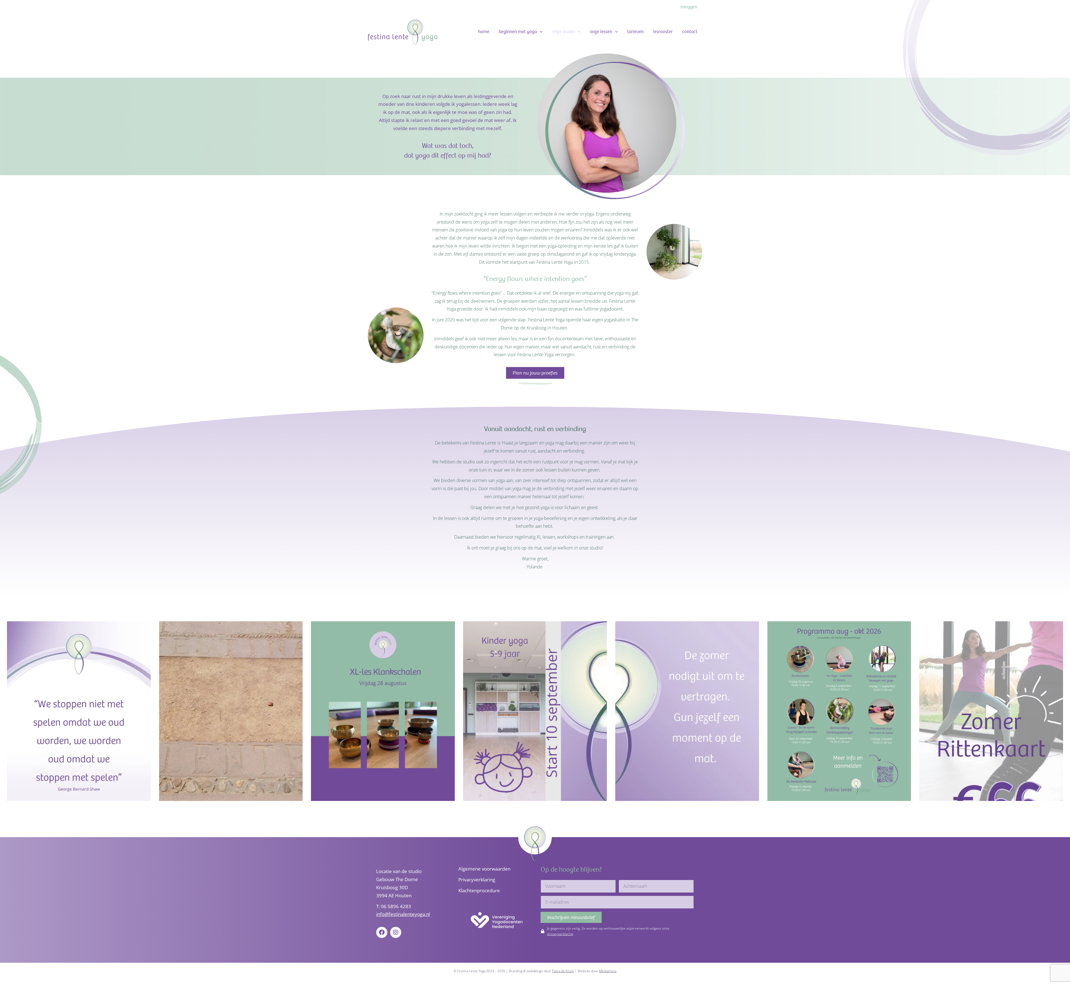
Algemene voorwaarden (484, 869)
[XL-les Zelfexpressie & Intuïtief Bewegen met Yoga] (79, 711)
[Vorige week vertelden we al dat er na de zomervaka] (839, 711)
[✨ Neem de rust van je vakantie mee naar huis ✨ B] (383, 711)
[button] (540, 32)
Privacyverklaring (476, 879)
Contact (689, 32)
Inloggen (688, 7)
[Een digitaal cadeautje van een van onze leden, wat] (231, 711)
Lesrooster (663, 32)
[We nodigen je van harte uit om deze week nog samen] (687, 711)
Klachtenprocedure (479, 890)
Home (483, 32)
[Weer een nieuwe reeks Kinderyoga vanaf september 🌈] (535, 711)
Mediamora (607, 971)
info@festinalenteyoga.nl (403, 914)
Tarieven (635, 32)
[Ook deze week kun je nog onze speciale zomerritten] (991, 711)
